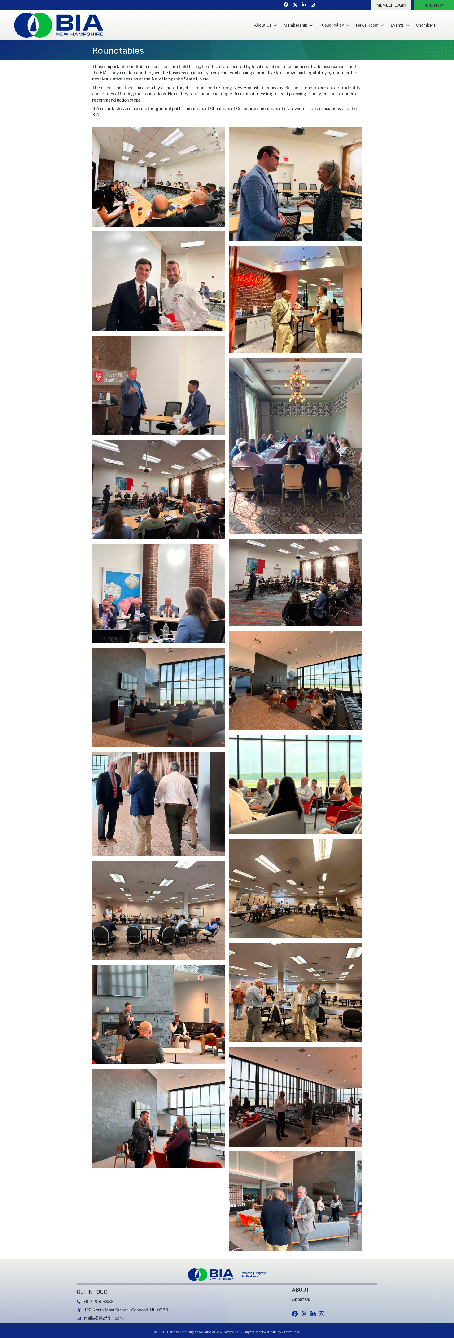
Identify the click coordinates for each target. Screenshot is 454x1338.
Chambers (426, 25)
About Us (262, 25)
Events (397, 25)
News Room (367, 25)
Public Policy (331, 25)
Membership (295, 25)
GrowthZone (291, 1332)
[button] (391, 5)
